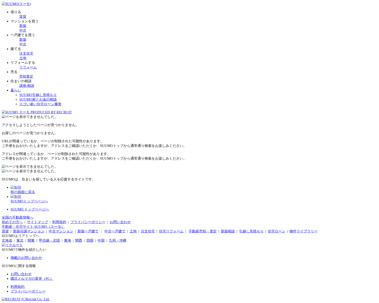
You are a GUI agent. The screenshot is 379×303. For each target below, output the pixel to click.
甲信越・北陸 (49, 240)
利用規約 (59, 222)
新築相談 (228, 231)
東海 (67, 240)
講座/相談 (26, 85)
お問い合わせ (120, 222)
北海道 (7, 240)
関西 (78, 240)
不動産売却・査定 (203, 231)
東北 (19, 240)
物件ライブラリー (304, 231)
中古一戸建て (114, 231)
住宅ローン (276, 231)
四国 (89, 240)
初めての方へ (12, 222)
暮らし (16, 90)
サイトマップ (37, 222)
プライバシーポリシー (87, 222)
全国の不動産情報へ (17, 217)
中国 (101, 240)
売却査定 (26, 76)
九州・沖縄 (117, 240)
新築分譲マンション (29, 231)
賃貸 (22, 16)
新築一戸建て (87, 231)
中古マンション (61, 231)
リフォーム (28, 67)
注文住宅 (26, 53)
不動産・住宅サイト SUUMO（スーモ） (33, 226)
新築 (22, 26)
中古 (22, 30)
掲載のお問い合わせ (26, 258)
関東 (31, 240)
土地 (22, 58)
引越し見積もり (251, 231)
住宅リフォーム (171, 231)
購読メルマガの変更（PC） (32, 278)
